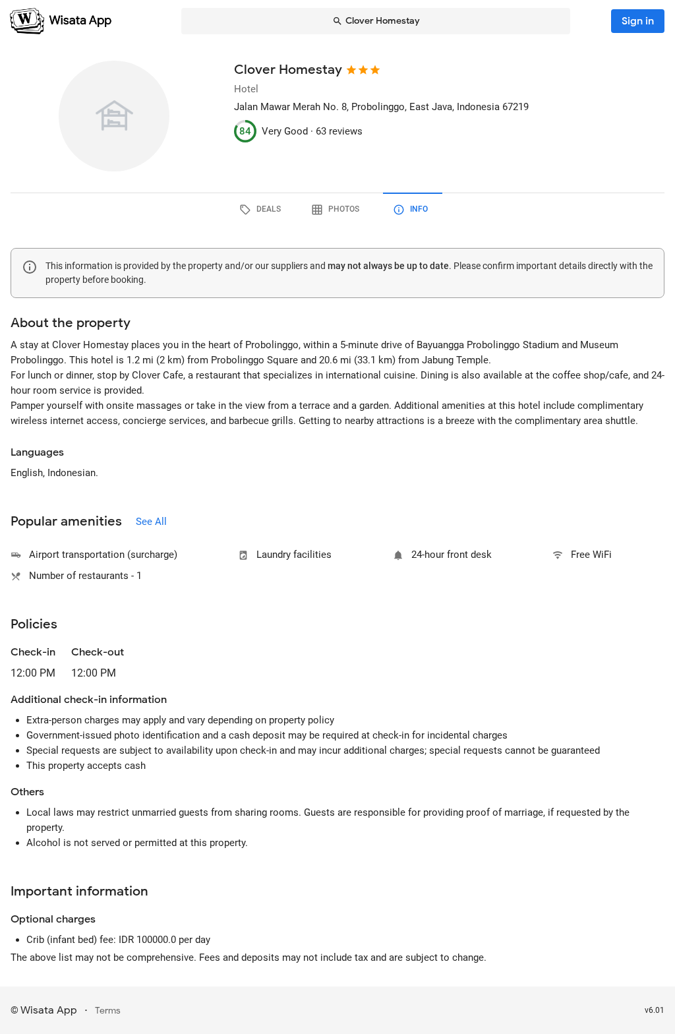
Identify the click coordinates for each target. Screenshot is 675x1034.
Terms (108, 1010)
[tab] (262, 210)
